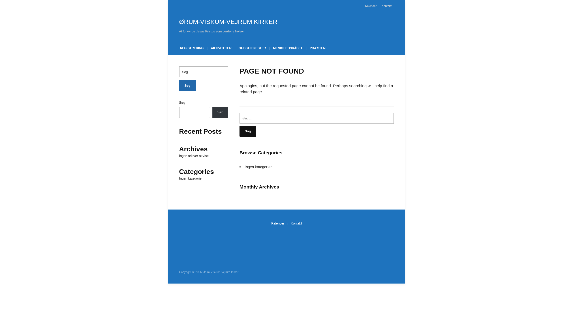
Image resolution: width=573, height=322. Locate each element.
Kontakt (387, 6)
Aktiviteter (221, 48)
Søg (182, 102)
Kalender (370, 6)
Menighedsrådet (288, 48)
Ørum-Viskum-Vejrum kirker (228, 21)
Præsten (317, 48)
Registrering (192, 48)
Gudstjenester (252, 48)
